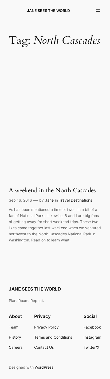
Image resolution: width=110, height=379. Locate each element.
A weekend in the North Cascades (52, 190)
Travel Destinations (75, 200)
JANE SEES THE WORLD (48, 10)
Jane (49, 200)
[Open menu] (98, 10)
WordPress (44, 367)
